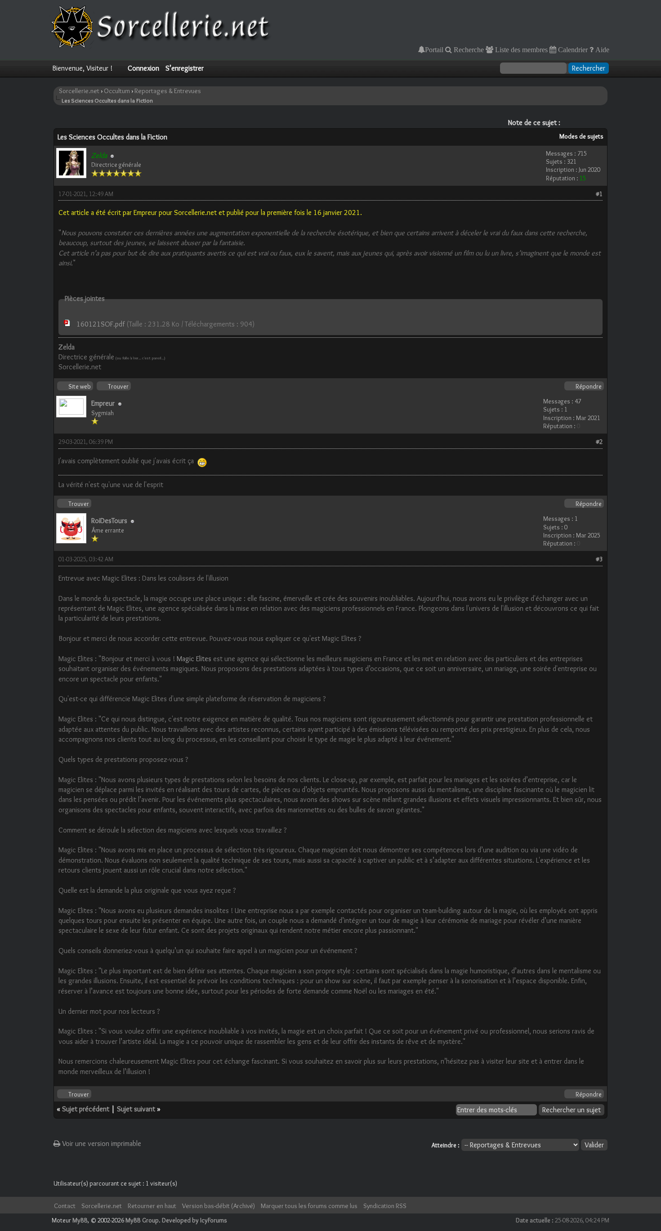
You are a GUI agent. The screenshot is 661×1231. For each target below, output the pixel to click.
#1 (599, 194)
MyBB (80, 1220)
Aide (601, 49)
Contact (65, 1206)
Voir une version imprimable (100, 1143)
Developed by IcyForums (194, 1220)
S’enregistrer (184, 68)
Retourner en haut (152, 1206)
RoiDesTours (109, 520)
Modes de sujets (581, 136)
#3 (599, 559)
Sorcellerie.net (79, 91)
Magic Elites (194, 658)
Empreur (103, 403)
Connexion (143, 68)
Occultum (117, 91)
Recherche (468, 49)
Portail (434, 49)
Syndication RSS (384, 1206)
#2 (599, 442)
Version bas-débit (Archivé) (218, 1206)
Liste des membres (520, 49)
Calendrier (572, 49)
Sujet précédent (85, 1109)
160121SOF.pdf (100, 324)
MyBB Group (142, 1220)
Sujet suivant (136, 1109)
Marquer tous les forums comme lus (309, 1206)
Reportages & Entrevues (167, 91)
